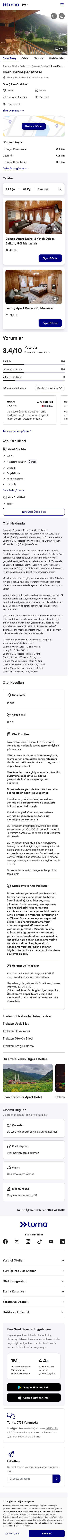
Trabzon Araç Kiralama (18, 1046)
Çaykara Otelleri (40, 66)
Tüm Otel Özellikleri (34, 512)
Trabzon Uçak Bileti (16, 1023)
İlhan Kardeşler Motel (58, 66)
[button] (33, 32)
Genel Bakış (9, 58)
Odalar (25, 58)
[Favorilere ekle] (54, 16)
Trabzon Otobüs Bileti (18, 1038)
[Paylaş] (62, 16)
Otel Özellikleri (56, 58)
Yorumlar (39, 58)
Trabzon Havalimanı (16, 1031)
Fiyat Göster (50, 258)
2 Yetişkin (43, 189)
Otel (14, 66)
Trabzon (24, 66)
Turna (6, 66)
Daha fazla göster (12, 490)
